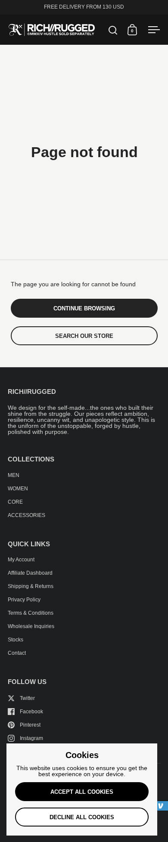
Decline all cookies (82, 817)
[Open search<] (113, 29)
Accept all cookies (81, 792)
